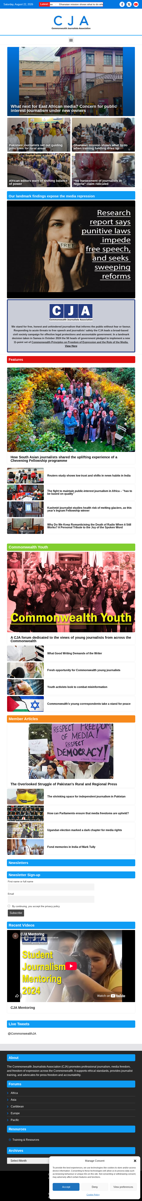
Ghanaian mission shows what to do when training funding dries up (66, 4)
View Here (71, 345)
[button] (135, 1161)
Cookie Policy (93, 1195)
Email (11, 893)
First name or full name (20, 881)
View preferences (123, 1186)
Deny (95, 1186)
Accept (66, 1186)
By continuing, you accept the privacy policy (35, 906)
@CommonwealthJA (22, 1033)
